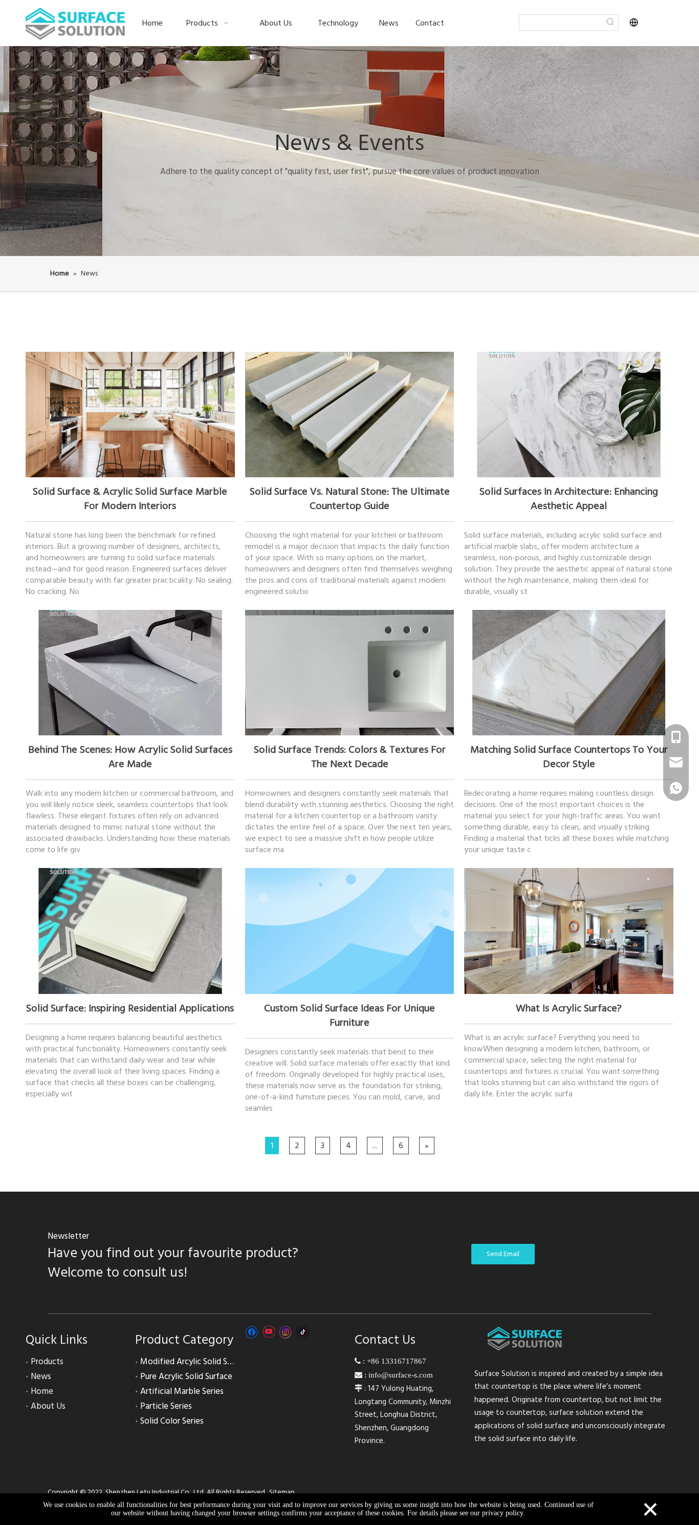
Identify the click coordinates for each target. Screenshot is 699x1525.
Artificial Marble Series (182, 1391)
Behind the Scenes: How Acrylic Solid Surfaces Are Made (130, 757)
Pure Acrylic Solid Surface (186, 1376)
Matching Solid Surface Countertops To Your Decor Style (569, 757)
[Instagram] (285, 1332)
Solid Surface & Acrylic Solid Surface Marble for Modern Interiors (130, 498)
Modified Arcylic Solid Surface (195, 1361)
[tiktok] (302, 1332)
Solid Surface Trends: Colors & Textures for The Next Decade (350, 757)
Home (42, 1391)
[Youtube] (268, 1332)
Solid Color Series (172, 1421)
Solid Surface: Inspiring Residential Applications (130, 1008)
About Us (48, 1406)
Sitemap (282, 1492)
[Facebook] (251, 1332)
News (41, 1376)
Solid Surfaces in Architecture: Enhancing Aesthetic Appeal (568, 498)
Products (47, 1361)
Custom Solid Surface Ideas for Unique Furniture (349, 1015)
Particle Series (166, 1406)
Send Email (503, 1254)
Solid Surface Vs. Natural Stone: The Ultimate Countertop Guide (350, 498)
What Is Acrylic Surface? (569, 1008)
